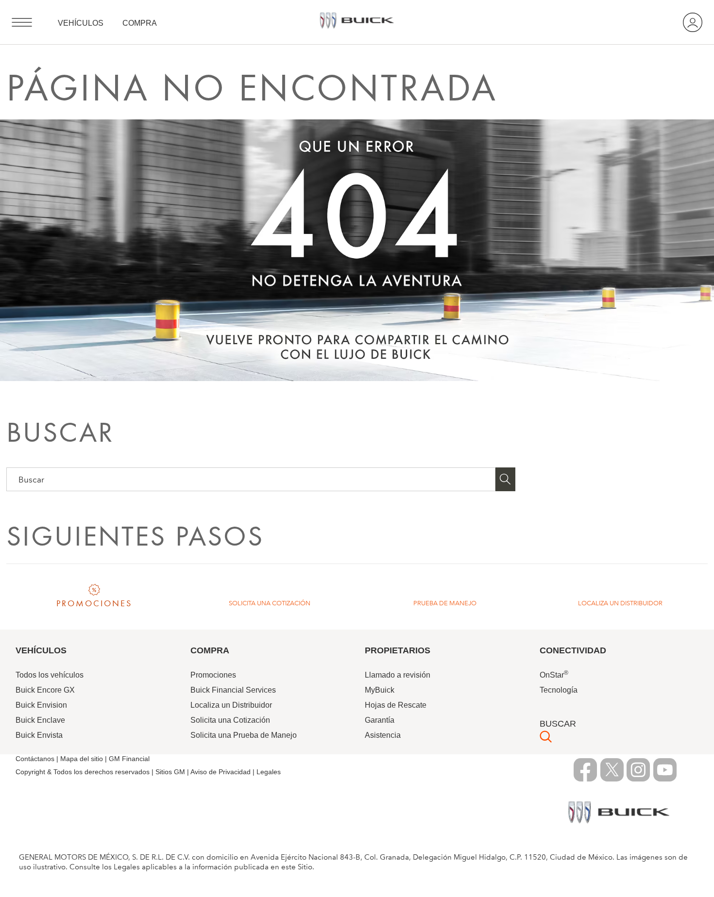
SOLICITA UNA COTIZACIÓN (269, 603)
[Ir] (505, 479)
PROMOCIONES (94, 603)
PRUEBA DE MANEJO (444, 603)
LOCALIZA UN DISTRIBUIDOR (620, 603)
